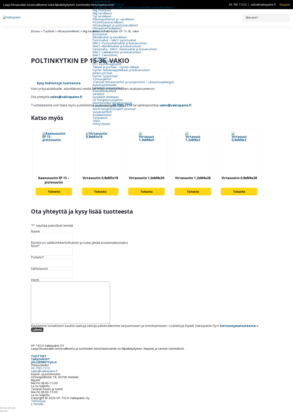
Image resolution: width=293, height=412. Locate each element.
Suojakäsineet (101, 115)
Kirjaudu (284, 4)
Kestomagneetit (103, 61)
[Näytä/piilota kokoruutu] (5, 408)
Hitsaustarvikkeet (68, 31)
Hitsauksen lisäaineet (107, 28)
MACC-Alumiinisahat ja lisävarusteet (116, 46)
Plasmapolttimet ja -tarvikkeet (113, 19)
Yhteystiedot (101, 124)
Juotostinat (99, 34)
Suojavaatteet (102, 112)
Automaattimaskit (104, 85)
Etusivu (35, 31)
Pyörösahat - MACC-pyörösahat (114, 40)
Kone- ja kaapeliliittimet (108, 4)
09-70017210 (40, 368)
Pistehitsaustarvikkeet (107, 22)
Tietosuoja (38, 401)
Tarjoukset (99, 118)
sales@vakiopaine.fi (263, 4)
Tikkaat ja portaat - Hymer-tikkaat (115, 67)
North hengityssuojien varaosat (114, 109)
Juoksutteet (100, 31)
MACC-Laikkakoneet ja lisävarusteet (116, 52)
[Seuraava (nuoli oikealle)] (5, 411)
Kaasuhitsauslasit (104, 91)
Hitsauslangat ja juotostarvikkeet (115, 25)
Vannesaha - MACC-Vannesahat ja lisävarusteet (124, 49)
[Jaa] (9, 408)
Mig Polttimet (101, 10)
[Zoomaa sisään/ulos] (1, 408)
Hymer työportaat (105, 76)
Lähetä (37, 329)
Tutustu (54, 191)
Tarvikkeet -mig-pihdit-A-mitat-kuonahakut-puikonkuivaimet (133, 7)
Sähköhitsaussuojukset (108, 88)
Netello (38, 404)
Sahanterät (99, 58)
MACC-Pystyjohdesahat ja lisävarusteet (119, 43)
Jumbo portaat (102, 73)
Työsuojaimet (101, 79)
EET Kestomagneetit (106, 64)
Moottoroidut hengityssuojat (112, 103)
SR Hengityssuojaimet (107, 100)
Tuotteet (48, 31)
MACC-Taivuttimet (105, 55)
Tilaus (96, 121)
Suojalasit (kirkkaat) (105, 97)
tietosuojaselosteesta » (239, 326)
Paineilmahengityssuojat (109, 106)
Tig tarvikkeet (101, 16)
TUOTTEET (39, 356)
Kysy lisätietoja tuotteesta (59, 83)
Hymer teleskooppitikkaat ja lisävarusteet (121, 70)
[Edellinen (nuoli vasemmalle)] (1, 411)
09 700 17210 (238, 4)
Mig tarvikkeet (102, 13)
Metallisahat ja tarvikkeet (109, 37)
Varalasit (98, 94)
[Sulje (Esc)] (13, 408)
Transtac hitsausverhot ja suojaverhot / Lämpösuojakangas (133, 82)
